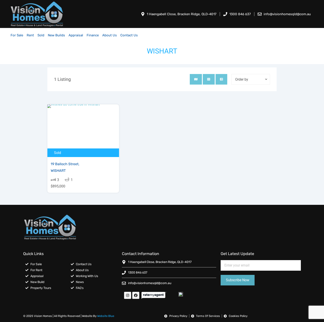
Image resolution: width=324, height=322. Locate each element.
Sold (40, 35)
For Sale (17, 35)
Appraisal (76, 35)
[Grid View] (208, 79)
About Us (109, 35)
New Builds (56, 35)
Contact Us (129, 35)
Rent (30, 35)
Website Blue (105, 316)
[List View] (221, 79)
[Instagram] (127, 295)
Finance (93, 35)
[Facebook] (135, 295)
